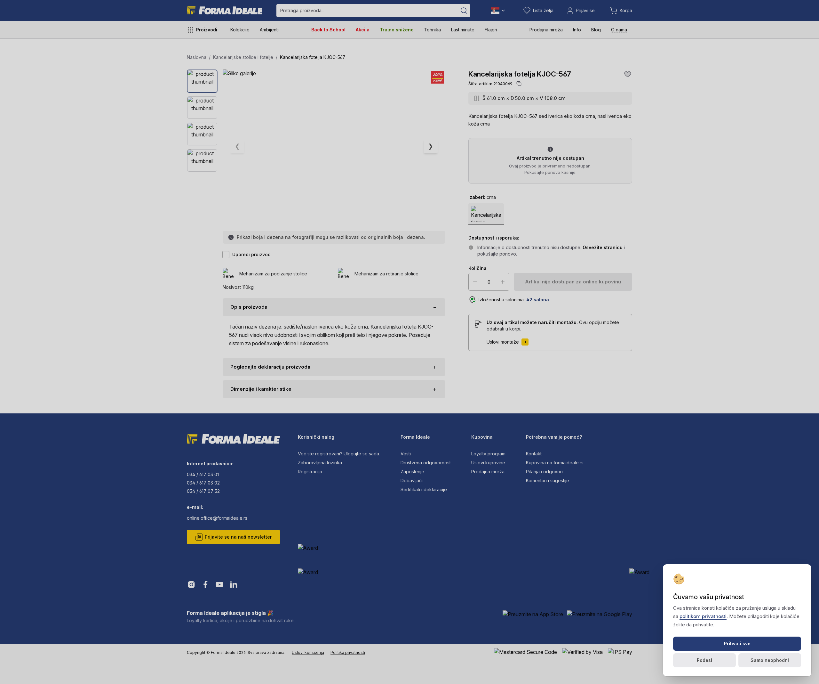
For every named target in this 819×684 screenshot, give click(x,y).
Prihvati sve (737, 643)
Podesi (704, 660)
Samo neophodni (770, 660)
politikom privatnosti (703, 616)
